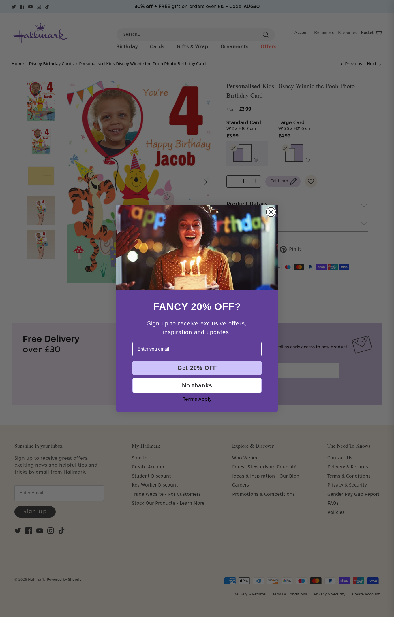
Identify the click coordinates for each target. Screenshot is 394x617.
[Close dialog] (270, 212)
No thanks (197, 385)
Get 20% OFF (197, 368)
